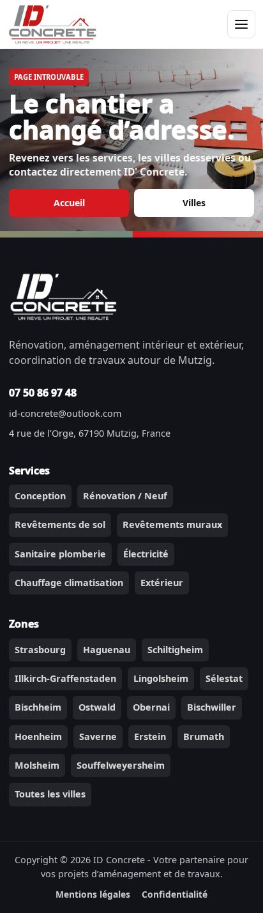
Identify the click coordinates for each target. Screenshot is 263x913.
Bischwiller (211, 707)
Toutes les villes (50, 794)
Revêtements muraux (172, 524)
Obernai (151, 707)
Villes (194, 203)
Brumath (203, 736)
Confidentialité (174, 894)
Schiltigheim (175, 650)
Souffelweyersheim (121, 765)
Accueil (69, 203)
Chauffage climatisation (69, 583)
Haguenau (106, 650)
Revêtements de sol (60, 524)
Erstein (150, 736)
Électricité (146, 554)
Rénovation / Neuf (125, 496)
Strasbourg (40, 650)
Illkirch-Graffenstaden (65, 678)
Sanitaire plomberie (60, 554)
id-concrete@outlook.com (65, 413)
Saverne (98, 736)
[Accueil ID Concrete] (52, 24)
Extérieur (161, 583)
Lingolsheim (160, 678)
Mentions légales (93, 894)
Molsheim (37, 765)
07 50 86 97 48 (43, 393)
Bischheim (38, 707)
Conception (40, 496)
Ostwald (97, 707)
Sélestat (224, 678)
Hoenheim (38, 736)
